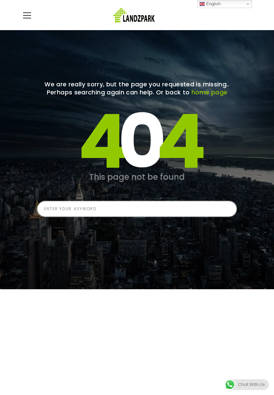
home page (209, 92)
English (213, 3)
